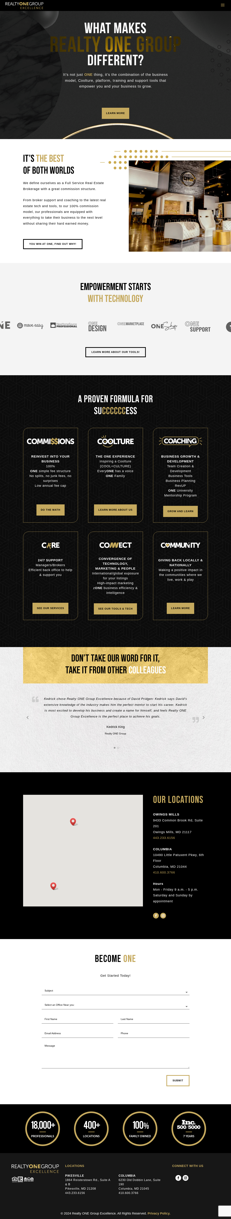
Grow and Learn (180, 511)
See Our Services (50, 608)
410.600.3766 (164, 878)
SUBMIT (178, 1086)
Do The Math (50, 509)
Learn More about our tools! (115, 352)
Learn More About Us (115, 509)
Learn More (115, 107)
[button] (74, 827)
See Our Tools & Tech (115, 608)
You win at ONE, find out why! (52, 243)
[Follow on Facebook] (156, 921)
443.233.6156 (164, 843)
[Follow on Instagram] (163, 921)
